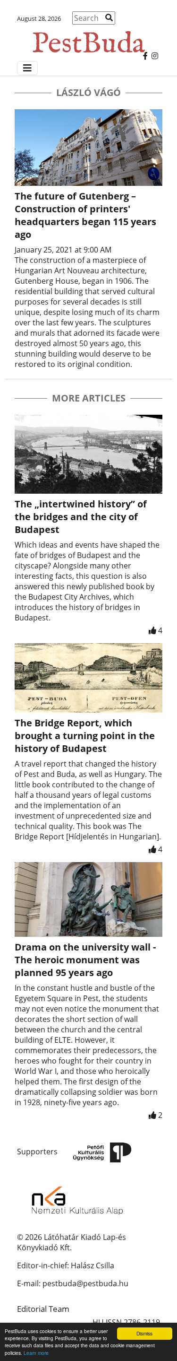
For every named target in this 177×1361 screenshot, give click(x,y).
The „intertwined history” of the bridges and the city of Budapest (81, 516)
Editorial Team (43, 1308)
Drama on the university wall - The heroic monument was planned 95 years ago (85, 960)
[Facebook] (145, 56)
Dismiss (144, 1333)
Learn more (36, 1352)
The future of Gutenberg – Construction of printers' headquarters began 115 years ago (85, 215)
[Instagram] (155, 56)
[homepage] (88, 38)
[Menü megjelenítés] (27, 68)
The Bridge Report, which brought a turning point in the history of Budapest (85, 735)
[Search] (109, 17)
